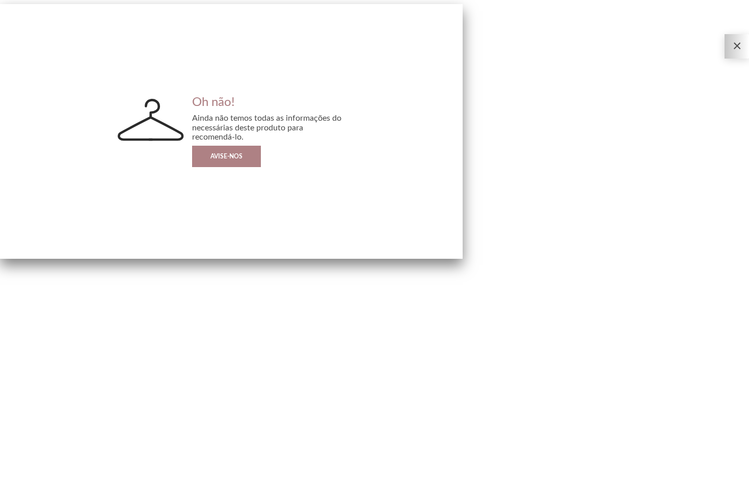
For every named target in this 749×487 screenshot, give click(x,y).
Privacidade (13, 479)
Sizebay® (50, 479)
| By (45, 479)
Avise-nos (226, 156)
